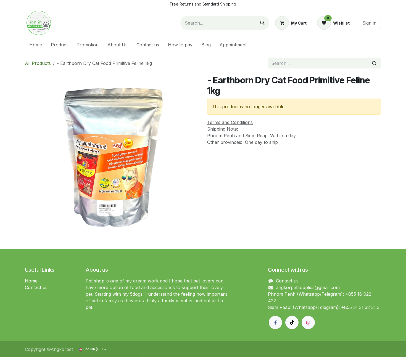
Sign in (369, 23)
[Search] (262, 23)
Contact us (36, 287)
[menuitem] (35, 44)
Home (31, 281)
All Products (38, 63)
